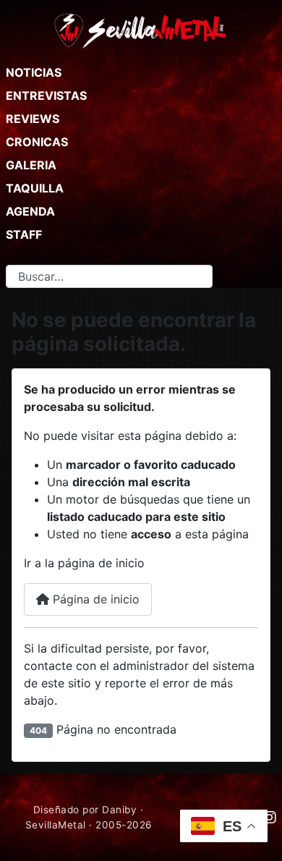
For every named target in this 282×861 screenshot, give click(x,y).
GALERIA (31, 165)
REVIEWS (32, 118)
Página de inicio (94, 599)
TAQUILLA (35, 188)
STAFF (24, 234)
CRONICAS (37, 142)
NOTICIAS (33, 72)
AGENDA (30, 211)
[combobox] (109, 276)
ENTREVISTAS (46, 95)
